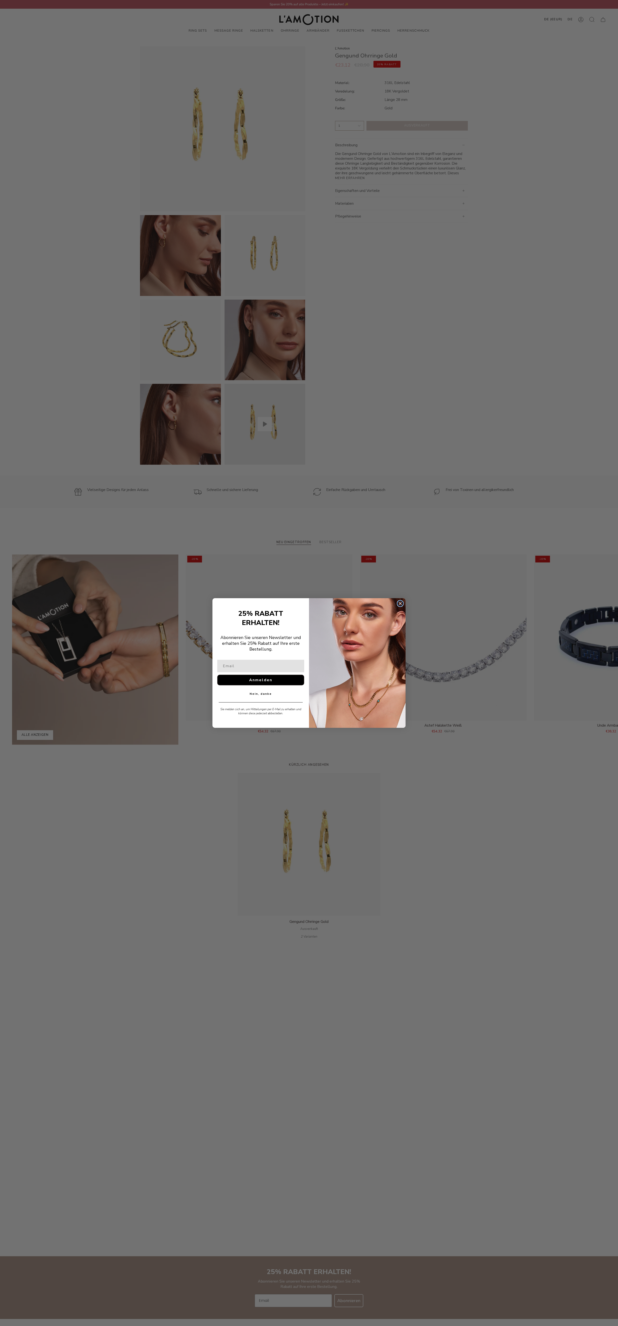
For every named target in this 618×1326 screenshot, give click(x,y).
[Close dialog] (400, 603)
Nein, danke (261, 694)
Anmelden (260, 680)
